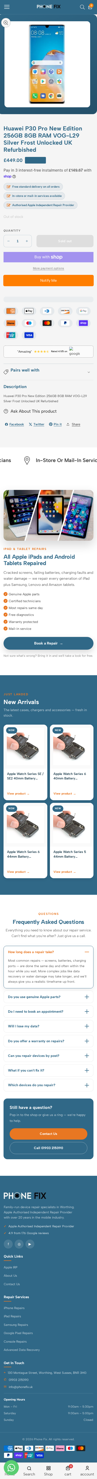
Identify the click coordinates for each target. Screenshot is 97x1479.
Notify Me (48, 280)
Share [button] (76, 424)
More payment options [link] (48, 268)
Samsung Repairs (16, 1325)
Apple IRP (10, 1267)
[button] (48, 372)
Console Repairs (15, 1341)
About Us (10, 1275)
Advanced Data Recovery (22, 1350)
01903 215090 (18, 1380)
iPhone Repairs (14, 1308)
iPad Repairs (12, 1316)
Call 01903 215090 (48, 1148)
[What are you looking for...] (82, 7)
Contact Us (48, 1134)
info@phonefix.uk (21, 1387)
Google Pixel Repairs (18, 1333)
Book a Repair (48, 643)
